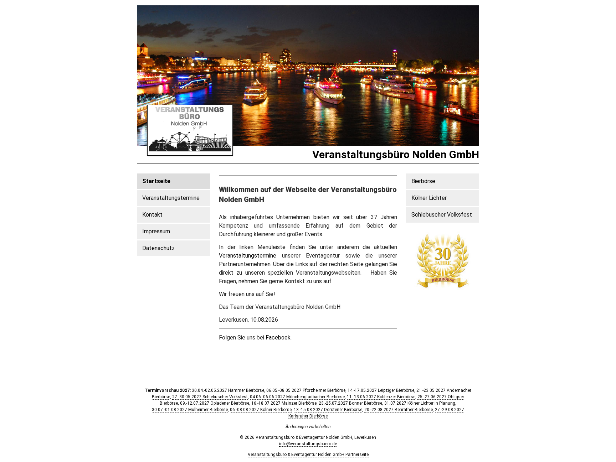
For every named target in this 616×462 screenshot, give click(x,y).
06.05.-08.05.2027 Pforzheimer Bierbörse (305, 390)
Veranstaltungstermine (250, 255)
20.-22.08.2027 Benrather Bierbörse (398, 409)
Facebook (278, 337)
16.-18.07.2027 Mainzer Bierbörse (284, 403)
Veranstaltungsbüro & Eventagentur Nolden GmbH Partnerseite (308, 454)
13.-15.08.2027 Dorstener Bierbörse (328, 409)
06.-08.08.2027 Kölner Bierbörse (261, 409)
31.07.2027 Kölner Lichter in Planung (419, 403)
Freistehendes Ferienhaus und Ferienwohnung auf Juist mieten (297, 350)
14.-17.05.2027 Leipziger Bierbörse (381, 390)
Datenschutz (158, 248)
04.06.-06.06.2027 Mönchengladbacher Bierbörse (297, 396)
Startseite (156, 181)
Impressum (156, 231)
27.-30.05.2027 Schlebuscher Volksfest (210, 396)
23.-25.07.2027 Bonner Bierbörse (350, 403)
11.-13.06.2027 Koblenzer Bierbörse (381, 396)
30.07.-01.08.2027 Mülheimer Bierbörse (190, 409)
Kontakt (152, 214)
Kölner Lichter (429, 197)
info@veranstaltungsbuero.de (308, 443)
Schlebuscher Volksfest (441, 214)
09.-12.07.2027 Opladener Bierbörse (214, 403)
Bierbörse (423, 181)
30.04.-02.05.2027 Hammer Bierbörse (227, 390)
